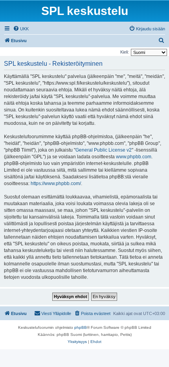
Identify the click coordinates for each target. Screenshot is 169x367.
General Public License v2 (103, 150)
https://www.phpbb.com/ (56, 183)
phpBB (80, 327)
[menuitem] (21, 28)
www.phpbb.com (133, 156)
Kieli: (124, 52)
